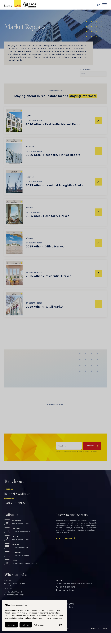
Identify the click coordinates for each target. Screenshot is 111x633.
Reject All (25, 625)
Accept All (11, 625)
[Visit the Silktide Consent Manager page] (60, 624)
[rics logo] (30, 4)
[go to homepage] (12, 4)
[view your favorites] (98, 4)
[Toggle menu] (104, 4)
